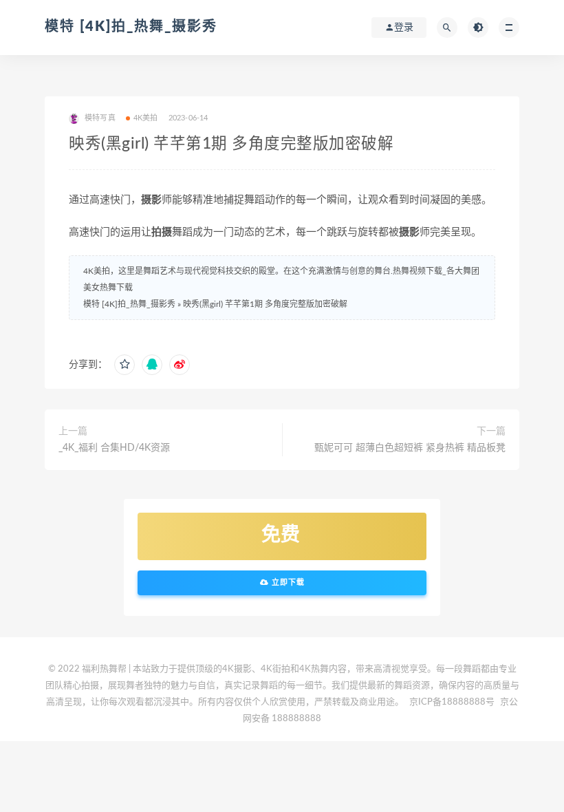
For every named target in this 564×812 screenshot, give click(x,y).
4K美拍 (145, 118)
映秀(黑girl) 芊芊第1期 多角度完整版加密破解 (265, 304)
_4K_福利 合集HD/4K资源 (114, 448)
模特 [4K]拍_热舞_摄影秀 (131, 27)
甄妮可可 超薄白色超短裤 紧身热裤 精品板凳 (410, 448)
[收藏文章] (124, 364)
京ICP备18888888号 (453, 702)
